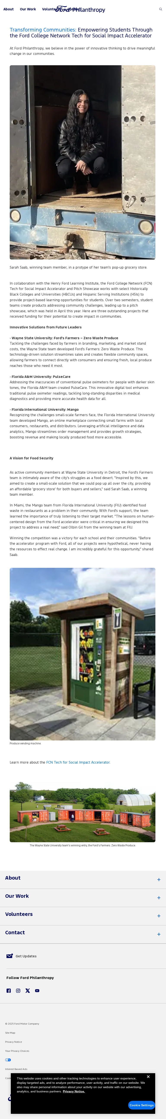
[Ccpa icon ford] (8, 1060)
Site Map (10, 1032)
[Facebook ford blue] (8, 990)
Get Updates (26, 956)
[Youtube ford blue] (37, 990)
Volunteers (51, 9)
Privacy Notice (13, 1042)
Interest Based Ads (16, 1069)
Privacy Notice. (74, 1091)
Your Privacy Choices (17, 1051)
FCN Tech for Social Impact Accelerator (78, 762)
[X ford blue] (28, 990)
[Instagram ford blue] (18, 990)
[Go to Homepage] (83, 9)
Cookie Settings (142, 1105)
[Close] (148, 1080)
